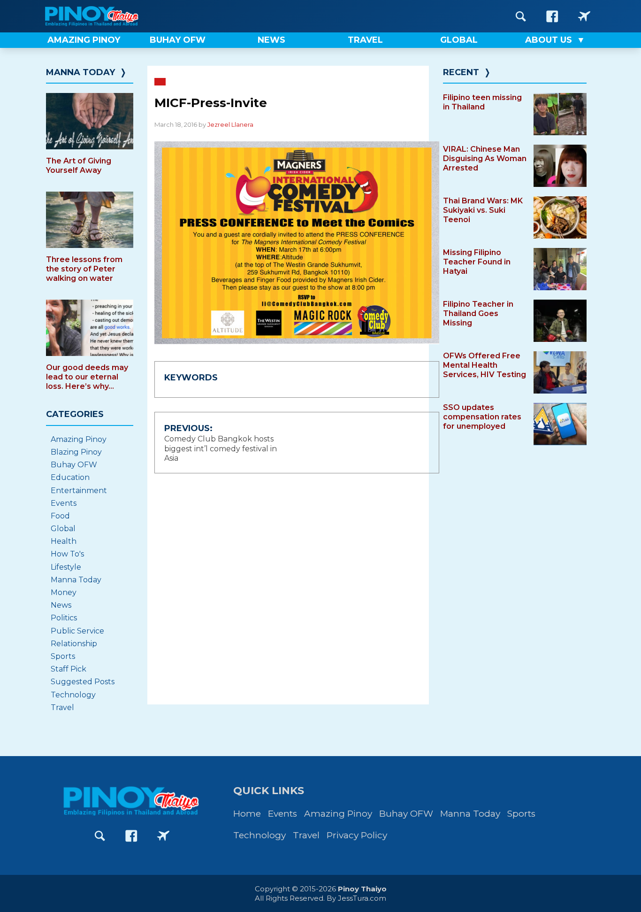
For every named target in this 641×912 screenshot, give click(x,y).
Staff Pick (68, 669)
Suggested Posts (82, 681)
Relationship (74, 643)
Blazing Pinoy (76, 452)
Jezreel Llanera (230, 124)
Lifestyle (66, 567)
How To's (67, 553)
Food (60, 515)
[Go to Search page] (521, 16)
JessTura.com (362, 898)
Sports (63, 656)
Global (63, 528)
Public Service (77, 630)
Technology (73, 694)
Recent (461, 72)
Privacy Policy (357, 835)
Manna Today (80, 72)
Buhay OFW (74, 464)
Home (247, 813)
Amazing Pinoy (79, 439)
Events (63, 503)
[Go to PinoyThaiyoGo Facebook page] (584, 16)
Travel (62, 707)
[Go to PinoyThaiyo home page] (104, 16)
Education (70, 477)
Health (63, 541)
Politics (64, 617)
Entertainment (79, 490)
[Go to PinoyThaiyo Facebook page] (552, 16)
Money (63, 592)
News (61, 605)
